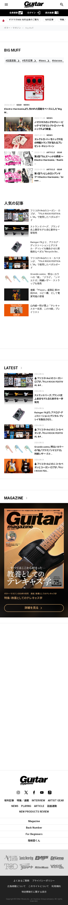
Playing (26, 806)
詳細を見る (34, 608)
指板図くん (34, 840)
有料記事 (49, 19)
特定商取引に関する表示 (34, 892)
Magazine (16, 498)
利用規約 (56, 886)
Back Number (34, 827)
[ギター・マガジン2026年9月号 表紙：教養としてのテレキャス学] (34, 586)
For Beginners (34, 834)
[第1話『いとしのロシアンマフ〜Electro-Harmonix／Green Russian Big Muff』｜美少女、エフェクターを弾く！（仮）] (18, 175)
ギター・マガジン (12, 28)
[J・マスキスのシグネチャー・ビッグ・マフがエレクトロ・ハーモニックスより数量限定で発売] (18, 124)
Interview (38, 800)
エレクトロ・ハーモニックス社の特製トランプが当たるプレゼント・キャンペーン (48, 143)
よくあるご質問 (21, 880)
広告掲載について (16, 886)
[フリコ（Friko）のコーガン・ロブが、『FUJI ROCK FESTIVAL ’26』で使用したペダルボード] (18, 380)
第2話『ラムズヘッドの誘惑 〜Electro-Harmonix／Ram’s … (48, 160)
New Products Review (34, 811)
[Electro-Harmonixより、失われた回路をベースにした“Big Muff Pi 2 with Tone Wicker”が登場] (34, 87)
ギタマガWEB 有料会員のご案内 (24, 19)
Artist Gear (56, 800)
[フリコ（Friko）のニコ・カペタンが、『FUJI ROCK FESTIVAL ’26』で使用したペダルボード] (18, 431)
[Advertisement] (34, 663)
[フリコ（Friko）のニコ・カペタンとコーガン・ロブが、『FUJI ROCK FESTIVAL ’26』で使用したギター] (18, 466)
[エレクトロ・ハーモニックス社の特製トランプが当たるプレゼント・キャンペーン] (18, 141)
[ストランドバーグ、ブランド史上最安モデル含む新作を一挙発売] (18, 397)
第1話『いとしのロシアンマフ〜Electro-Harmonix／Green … (49, 177)
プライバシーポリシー (43, 880)
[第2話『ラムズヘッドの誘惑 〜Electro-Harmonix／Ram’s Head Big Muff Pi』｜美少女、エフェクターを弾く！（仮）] (18, 158)
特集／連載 (23, 800)
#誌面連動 (13, 60)
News (26, 105)
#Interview (59, 60)
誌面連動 (52, 806)
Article (51, 152)
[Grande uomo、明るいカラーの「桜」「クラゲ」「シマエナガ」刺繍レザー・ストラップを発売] (18, 449)
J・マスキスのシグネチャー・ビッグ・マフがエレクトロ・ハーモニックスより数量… (49, 125)
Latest (14, 368)
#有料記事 (29, 60)
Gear (19, 105)
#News (45, 60)
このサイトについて (38, 886)
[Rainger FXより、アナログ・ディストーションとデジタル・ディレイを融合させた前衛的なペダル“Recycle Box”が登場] (18, 414)
